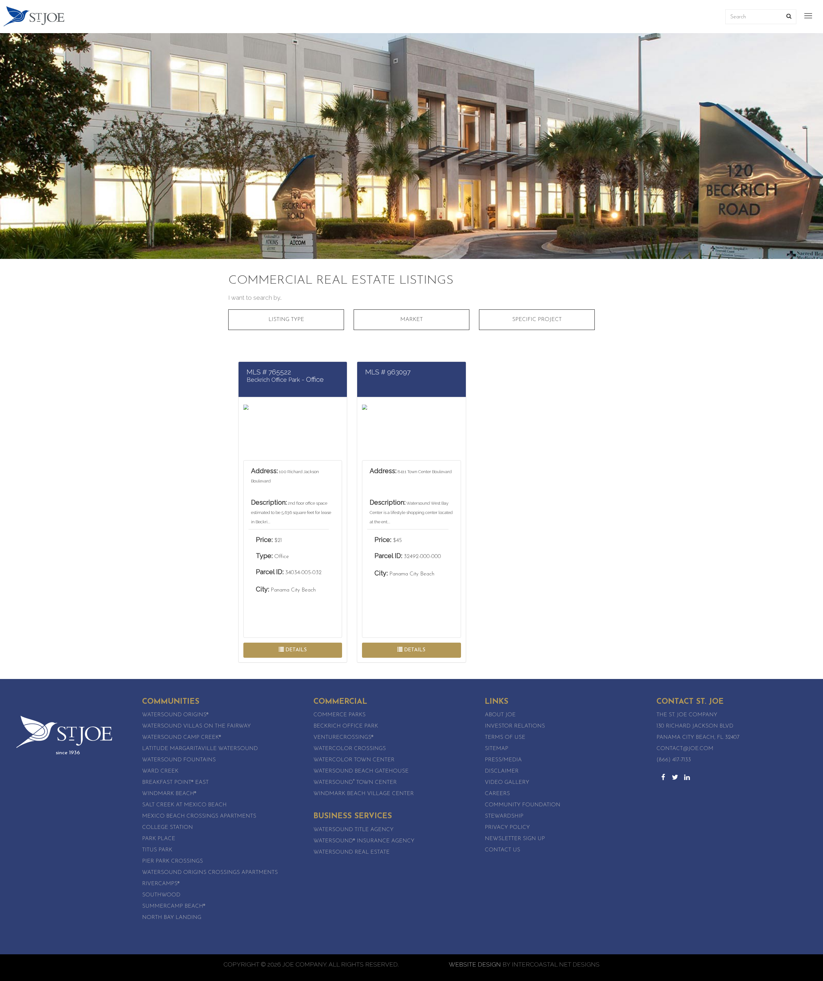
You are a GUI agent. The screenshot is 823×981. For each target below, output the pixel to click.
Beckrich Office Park (345, 726)
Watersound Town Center (355, 782)
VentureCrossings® (343, 737)
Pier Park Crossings (172, 861)
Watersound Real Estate (351, 852)
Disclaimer (502, 771)
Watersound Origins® (175, 715)
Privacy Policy (507, 827)
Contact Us (502, 850)
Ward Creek (160, 771)
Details (295, 650)
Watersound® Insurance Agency (363, 841)
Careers (497, 793)
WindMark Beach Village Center (363, 793)
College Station (167, 827)
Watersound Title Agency (353, 829)
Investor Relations (515, 726)
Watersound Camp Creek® (181, 737)
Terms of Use (505, 737)
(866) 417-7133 (673, 760)
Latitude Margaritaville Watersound (200, 748)
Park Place (158, 838)
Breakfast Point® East (175, 782)
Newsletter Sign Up (515, 838)
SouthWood (161, 895)
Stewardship (504, 816)
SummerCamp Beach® (173, 906)
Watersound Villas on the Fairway (196, 726)
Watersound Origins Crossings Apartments (210, 872)
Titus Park (157, 850)
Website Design (475, 964)
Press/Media (503, 760)
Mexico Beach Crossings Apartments (199, 816)
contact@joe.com (684, 748)
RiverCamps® (161, 883)
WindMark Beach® (169, 793)
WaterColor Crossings (349, 748)
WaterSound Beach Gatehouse (361, 771)
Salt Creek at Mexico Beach (184, 805)
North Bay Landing (171, 917)
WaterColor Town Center (353, 760)
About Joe (500, 715)
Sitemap (496, 748)
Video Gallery (507, 782)
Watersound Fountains (179, 760)
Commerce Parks (339, 715)
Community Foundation (522, 805)
